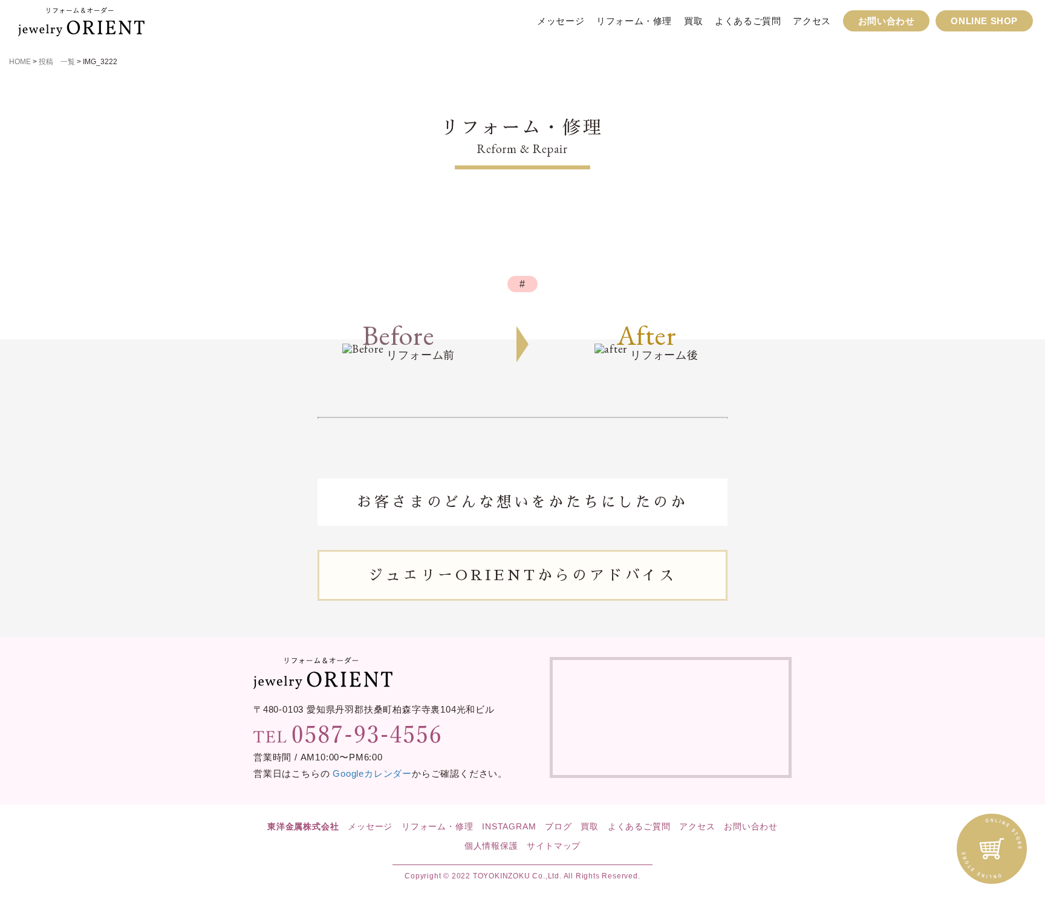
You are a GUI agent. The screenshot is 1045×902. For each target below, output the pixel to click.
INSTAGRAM (509, 826)
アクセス (811, 21)
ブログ (558, 826)
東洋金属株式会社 (303, 826)
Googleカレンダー (372, 773)
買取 (693, 21)
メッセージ (560, 21)
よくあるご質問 (748, 21)
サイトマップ (554, 846)
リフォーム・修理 (634, 21)
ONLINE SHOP (984, 21)
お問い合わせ (886, 21)
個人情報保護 (491, 846)
